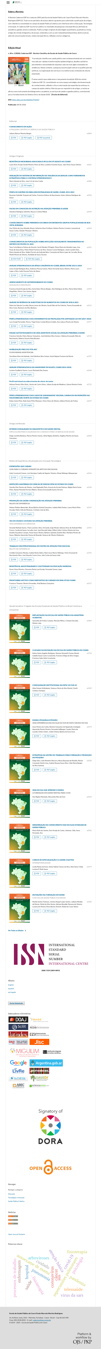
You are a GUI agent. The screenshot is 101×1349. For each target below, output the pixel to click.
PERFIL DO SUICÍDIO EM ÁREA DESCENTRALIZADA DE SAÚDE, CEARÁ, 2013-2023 (41, 192)
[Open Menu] (8, 2)
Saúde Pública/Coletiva (16, 1201)
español (11, 988)
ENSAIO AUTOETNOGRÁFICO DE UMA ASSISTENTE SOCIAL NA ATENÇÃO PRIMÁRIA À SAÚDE (47, 333)
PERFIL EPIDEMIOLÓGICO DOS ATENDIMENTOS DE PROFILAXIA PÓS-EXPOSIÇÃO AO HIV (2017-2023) (50, 319)
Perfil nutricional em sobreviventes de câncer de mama (31, 381)
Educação (11, 1194)
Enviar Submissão (16, 1003)
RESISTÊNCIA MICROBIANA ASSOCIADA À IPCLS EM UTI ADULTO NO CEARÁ (40, 161)
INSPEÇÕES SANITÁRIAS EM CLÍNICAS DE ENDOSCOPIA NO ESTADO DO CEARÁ (41, 484)
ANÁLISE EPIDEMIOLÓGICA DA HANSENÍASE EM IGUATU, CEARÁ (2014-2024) (40, 367)
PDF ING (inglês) (34, 259)
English (11, 985)
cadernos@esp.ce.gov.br (42, 1320)
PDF (14, 138)
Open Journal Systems (16, 1234)
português (12, 992)
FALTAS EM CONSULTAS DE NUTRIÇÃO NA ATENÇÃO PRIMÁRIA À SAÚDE (38, 209)
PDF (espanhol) (44, 138)
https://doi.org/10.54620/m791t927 (25, 100)
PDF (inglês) (27, 138)
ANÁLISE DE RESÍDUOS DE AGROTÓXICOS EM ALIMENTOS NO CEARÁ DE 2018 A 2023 (43, 302)
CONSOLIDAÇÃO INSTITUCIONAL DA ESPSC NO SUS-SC (54, 685)
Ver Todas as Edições (16, 930)
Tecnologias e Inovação (16, 1198)
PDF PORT (17, 259)
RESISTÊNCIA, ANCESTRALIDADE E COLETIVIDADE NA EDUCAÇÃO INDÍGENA (40, 566)
